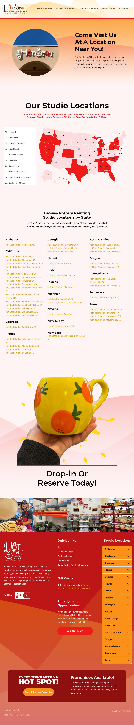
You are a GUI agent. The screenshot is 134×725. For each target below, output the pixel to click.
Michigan (110, 604)
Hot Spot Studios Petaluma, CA (20, 281)
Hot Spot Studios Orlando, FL (19, 349)
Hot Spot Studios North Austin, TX (105, 316)
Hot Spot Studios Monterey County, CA (23, 277)
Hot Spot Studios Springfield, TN (104, 297)
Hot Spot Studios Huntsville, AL (20, 245)
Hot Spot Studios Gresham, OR (104, 263)
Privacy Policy (115, 711)
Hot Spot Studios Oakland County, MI (65, 302)
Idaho (108, 590)
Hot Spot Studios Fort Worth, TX (104, 313)
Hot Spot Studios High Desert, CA (21, 274)
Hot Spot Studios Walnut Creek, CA (22, 312)
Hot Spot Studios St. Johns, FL (20, 353)
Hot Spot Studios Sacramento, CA (21, 284)
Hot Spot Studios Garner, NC (102, 248)
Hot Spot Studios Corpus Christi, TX (106, 309)
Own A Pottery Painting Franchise (72, 565)
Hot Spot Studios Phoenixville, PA (105, 286)
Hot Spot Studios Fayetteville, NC (105, 245)
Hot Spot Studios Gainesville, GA (63, 248)
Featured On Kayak (11, 710)
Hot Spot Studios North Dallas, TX (105, 320)
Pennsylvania (112, 646)
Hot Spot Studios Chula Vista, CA (21, 256)
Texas (108, 660)
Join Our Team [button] (75, 631)
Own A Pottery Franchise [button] (38, 692)
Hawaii (108, 584)
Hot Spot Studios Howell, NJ (61, 326)
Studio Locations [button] (65, 8)
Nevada (109, 611)
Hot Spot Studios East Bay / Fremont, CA (24, 263)
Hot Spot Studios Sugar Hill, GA (62, 251)
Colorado (110, 563)
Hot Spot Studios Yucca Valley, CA (21, 315)
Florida (108, 570)
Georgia (109, 577)
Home (60, 547)
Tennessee (110, 653)
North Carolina (113, 632)
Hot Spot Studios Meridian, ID (61, 275)
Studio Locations (65, 551)
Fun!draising (63, 560)
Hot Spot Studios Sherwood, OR (104, 267)
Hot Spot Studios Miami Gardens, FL (22, 346)
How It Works (44, 8)
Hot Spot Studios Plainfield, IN (61, 287)
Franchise (124, 8)
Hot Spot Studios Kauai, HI (60, 263)
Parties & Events (89, 8)
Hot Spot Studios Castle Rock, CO (21, 327)
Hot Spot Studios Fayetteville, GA (63, 245)
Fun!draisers (109, 8)
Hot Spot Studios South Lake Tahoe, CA (24, 305)
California (110, 556)
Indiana (109, 597)
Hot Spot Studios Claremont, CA (20, 260)
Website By (126, 711)
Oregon (109, 639)
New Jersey (111, 618)
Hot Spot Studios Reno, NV (60, 314)
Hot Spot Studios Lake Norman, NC (106, 251)
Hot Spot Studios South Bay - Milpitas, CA (25, 301)
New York (110, 625)
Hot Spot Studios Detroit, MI (60, 299)
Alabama (110, 549)
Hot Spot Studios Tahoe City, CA (20, 308)
